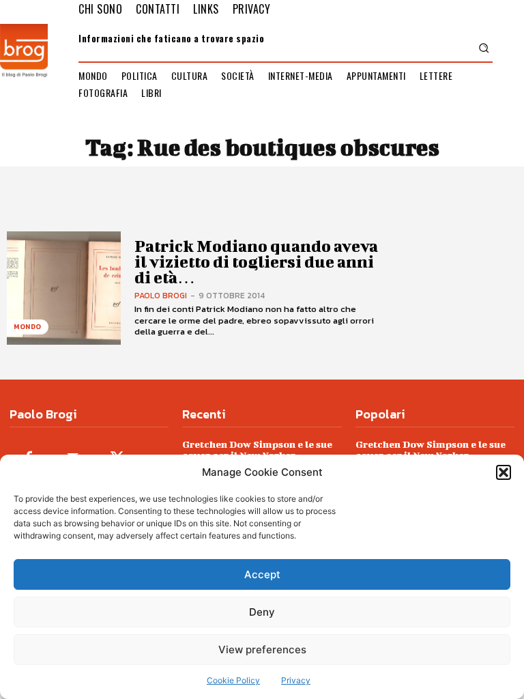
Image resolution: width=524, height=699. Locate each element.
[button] (503, 472)
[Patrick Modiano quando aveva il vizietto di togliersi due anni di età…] (64, 288)
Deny (262, 611)
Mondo (28, 327)
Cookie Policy (233, 680)
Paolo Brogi (160, 295)
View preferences (262, 649)
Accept (262, 574)
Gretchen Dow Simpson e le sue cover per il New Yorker (257, 449)
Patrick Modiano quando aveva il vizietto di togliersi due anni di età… (256, 261)
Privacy (295, 680)
